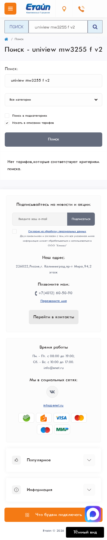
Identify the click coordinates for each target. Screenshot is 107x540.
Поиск (16, 26)
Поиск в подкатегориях (29, 115)
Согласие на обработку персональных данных (57, 231)
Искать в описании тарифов (33, 122)
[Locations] (64, 8)
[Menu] (10, 9)
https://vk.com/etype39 (52, 392)
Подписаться (81, 219)
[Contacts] (81, 8)
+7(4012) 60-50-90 (56, 293)
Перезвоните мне (53, 301)
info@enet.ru (53, 405)
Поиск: (11, 69)
